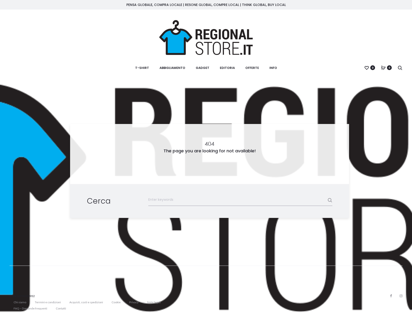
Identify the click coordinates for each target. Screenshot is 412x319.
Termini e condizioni (48, 302)
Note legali (154, 302)
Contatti (61, 308)
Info (273, 68)
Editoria (227, 68)
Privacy (134, 302)
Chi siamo (20, 302)
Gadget (202, 68)
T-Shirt (142, 68)
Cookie (116, 302)
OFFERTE (252, 68)
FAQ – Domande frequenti (30, 308)
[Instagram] (401, 296)
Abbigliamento (172, 68)
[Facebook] (391, 296)
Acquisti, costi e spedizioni (86, 302)
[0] (366, 67)
